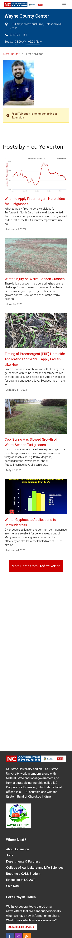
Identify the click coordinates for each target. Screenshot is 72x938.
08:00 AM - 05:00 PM (27, 41)
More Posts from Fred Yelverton (36, 566)
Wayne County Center (27, 16)
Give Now (12, 886)
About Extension (17, 849)
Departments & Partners (23, 861)
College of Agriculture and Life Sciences (35, 867)
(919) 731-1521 (19, 34)
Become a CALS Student (23, 874)
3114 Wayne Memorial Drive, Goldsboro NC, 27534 (36, 26)
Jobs (9, 855)
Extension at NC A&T (20, 880)
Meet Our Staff (11, 53)
